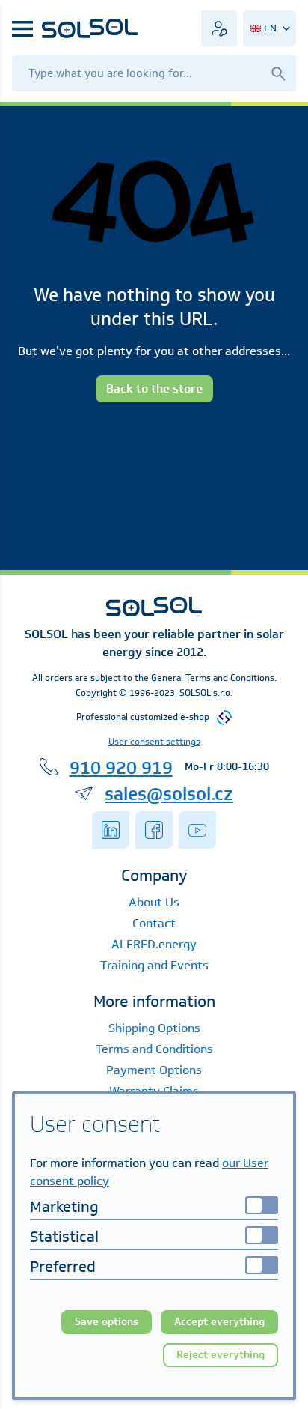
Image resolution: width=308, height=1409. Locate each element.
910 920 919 (121, 767)
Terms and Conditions (154, 1049)
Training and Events (154, 965)
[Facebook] (154, 830)
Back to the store (154, 388)
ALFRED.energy (154, 944)
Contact (154, 923)
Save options (106, 1322)
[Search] (278, 73)
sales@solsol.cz (169, 793)
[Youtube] (197, 830)
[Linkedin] (110, 830)
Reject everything (220, 1355)
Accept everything (219, 1322)
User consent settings (154, 741)
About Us (154, 902)
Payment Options (154, 1070)
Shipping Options (154, 1028)
